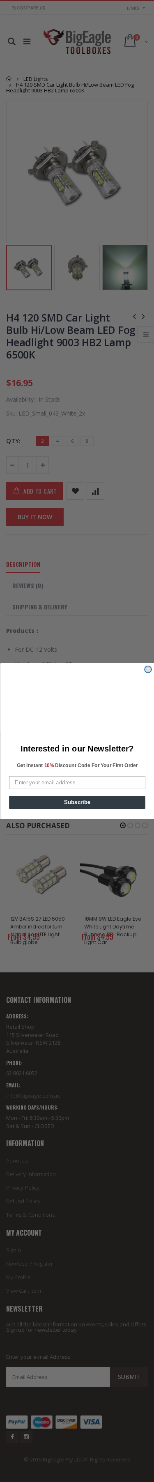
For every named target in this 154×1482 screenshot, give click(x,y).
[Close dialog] (148, 669)
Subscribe (77, 802)
